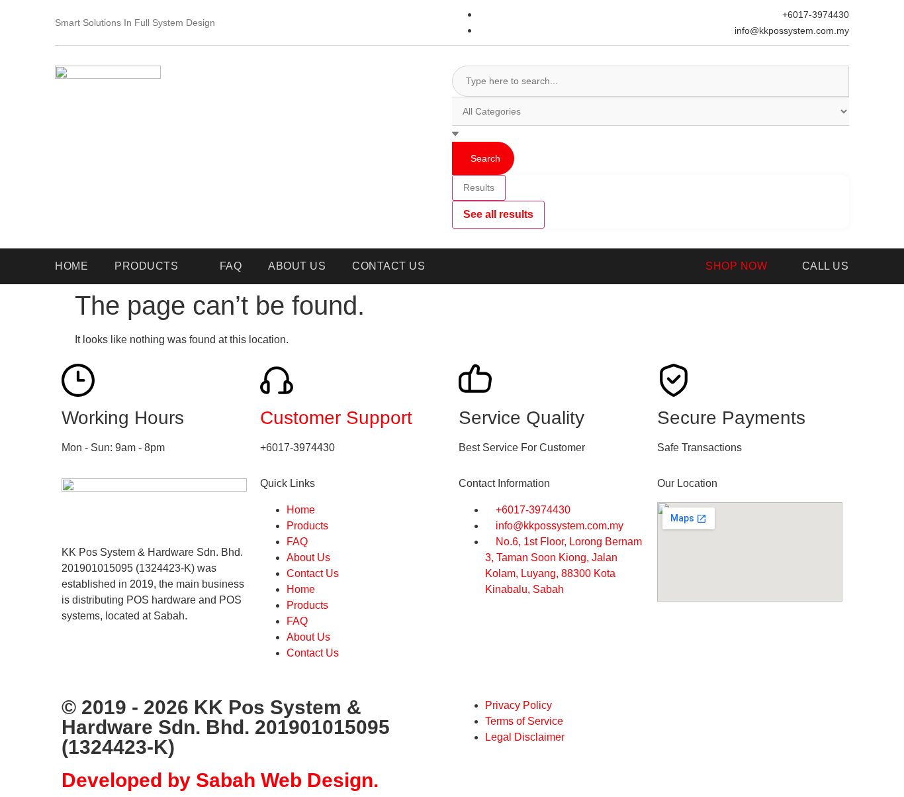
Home (301, 509)
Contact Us (313, 573)
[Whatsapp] (113, 663)
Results (478, 187)
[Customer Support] (276, 380)
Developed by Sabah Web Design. (220, 780)
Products (307, 525)
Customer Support (336, 417)
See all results (498, 214)
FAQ (297, 541)
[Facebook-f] (78, 663)
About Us (308, 557)
